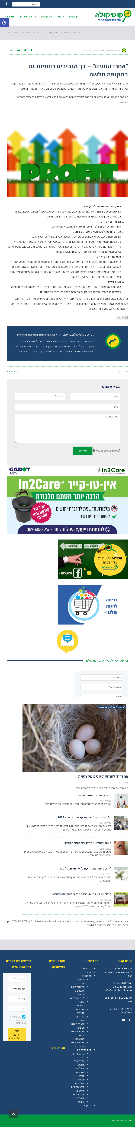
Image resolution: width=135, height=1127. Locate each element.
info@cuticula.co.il (45, 921)
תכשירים (80, 1098)
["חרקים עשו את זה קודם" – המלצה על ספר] (121, 874)
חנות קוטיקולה (84, 1050)
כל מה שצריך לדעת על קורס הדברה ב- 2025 (84, 817)
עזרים (82, 1076)
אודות (89, 972)
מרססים (80, 1091)
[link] (129, 1020)
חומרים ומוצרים (81, 981)
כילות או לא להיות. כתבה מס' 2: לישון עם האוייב (81, 894)
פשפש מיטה (78, 1094)
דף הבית (87, 968)
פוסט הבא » (12, 371)
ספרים (81, 1057)
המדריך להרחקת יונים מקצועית (103, 776)
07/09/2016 (98, 50)
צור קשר (87, 1105)
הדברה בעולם (78, 1024)
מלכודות (80, 1072)
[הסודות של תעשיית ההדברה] (121, 801)
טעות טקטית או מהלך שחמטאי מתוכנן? (87, 843)
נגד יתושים (79, 1061)
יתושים (81, 1028)
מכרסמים (80, 1083)
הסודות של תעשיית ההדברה (93, 795)
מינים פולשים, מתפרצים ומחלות (78, 990)
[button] (4, 22)
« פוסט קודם (122, 371)
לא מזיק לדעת (77, 998)
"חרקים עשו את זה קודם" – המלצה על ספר (85, 869)
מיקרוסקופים (78, 1087)
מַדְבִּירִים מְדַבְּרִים (80, 1011)
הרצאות (81, 1102)
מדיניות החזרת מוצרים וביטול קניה (121, 1010)
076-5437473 (118, 983)
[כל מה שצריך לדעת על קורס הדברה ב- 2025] (121, 823)
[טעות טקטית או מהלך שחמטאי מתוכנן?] (121, 848)
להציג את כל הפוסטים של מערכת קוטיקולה (37, 335)
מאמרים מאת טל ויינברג (78, 1044)
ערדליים (80, 1068)
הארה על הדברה (80, 1018)
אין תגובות (87, 50)
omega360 (115, 1121)
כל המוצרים (79, 1054)
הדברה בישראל (81, 1003)
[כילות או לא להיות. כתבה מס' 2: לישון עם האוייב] (121, 899)
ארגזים (81, 1065)
